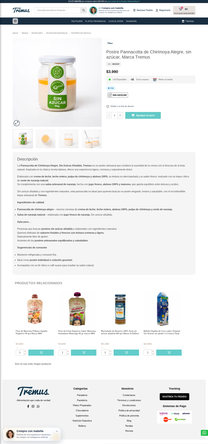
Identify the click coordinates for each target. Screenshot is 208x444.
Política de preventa (129, 415)
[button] (17, 123)
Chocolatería (82, 410)
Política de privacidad (129, 410)
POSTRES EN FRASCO (81, 33)
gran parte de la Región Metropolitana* (123, 1)
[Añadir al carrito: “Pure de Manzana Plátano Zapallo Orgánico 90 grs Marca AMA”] (41, 353)
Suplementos (82, 415)
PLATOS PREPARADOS (95, 21)
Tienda (24, 33)
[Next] (96, 82)
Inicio (15, 33)
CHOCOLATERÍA (116, 21)
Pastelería (82, 400)
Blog (129, 420)
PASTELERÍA (77, 21)
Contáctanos (129, 395)
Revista (129, 431)
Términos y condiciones (129, 400)
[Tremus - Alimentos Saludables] (21, 10)
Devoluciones (129, 405)
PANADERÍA (131, 21)
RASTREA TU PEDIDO (174, 396)
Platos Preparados (82, 405)
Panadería (82, 395)
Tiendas (129, 426)
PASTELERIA (37, 33)
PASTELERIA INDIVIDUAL (57, 33)
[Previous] (18, 82)
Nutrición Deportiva (82, 420)
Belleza (82, 426)
